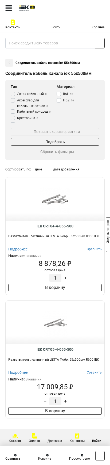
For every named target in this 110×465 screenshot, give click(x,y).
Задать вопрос (108, 232)
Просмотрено (79, 458)
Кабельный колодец (34, 111)
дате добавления (66, 169)
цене (38, 169)
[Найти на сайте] (100, 43)
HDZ (68, 100)
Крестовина (27, 118)
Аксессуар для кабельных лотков (32, 103)
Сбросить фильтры (57, 152)
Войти (56, 27)
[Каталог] (8, 8)
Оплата (34, 441)
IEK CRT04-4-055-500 (55, 226)
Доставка (55, 441)
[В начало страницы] (100, 455)
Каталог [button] (15, 441)
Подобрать (55, 142)
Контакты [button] (12, 27)
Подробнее (18, 249)
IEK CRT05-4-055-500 (55, 349)
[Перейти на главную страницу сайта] (40, 8)
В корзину (55, 287)
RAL (68, 94)
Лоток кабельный (32, 94)
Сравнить (12, 458)
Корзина (98, 27)
